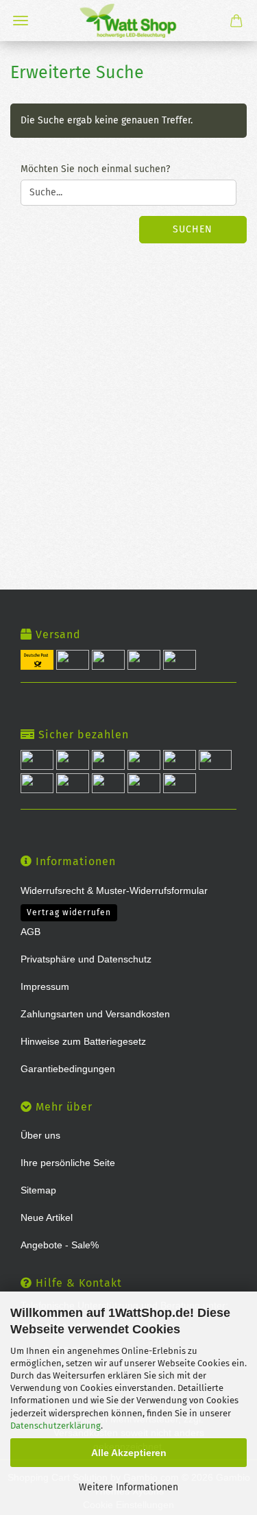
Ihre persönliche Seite (68, 1162)
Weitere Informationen (128, 1487)
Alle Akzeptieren (129, 1452)
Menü (20, 20)
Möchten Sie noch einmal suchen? (95, 169)
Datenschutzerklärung (55, 1425)
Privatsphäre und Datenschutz (86, 959)
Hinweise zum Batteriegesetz (83, 1041)
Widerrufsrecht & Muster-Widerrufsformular (114, 890)
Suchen (192, 229)
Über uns (40, 1135)
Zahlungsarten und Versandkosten (95, 1013)
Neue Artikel (47, 1217)
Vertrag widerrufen (69, 912)
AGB (30, 931)
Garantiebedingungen (68, 1068)
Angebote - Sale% (60, 1244)
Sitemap (38, 1190)
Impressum (45, 986)
